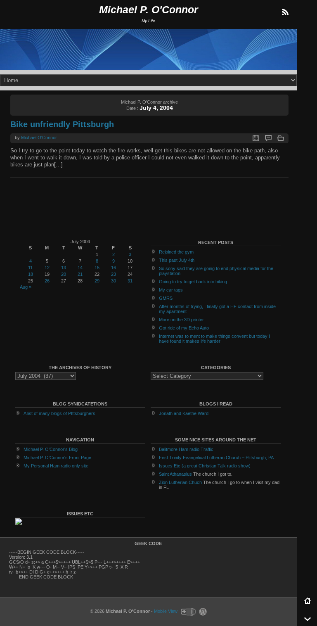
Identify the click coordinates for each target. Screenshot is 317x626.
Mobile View (165, 611)
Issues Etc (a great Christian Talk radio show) (205, 465)
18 (30, 274)
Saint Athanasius (175, 474)
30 (113, 280)
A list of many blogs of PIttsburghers (59, 413)
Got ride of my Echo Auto (184, 327)
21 (80, 274)
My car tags (171, 289)
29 (97, 280)
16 (113, 267)
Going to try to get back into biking (193, 281)
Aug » (25, 287)
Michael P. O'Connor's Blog (51, 449)
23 (113, 274)
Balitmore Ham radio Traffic (186, 449)
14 (80, 267)
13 (63, 267)
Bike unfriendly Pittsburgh (62, 124)
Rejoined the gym (176, 251)
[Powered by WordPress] (202, 611)
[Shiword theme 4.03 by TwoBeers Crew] (188, 611)
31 (130, 280)
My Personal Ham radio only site (56, 465)
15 (97, 267)
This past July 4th (176, 260)
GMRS (166, 298)
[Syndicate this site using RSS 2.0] (285, 12)
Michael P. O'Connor (148, 9)
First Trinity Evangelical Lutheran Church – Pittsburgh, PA (216, 457)
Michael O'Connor (39, 137)
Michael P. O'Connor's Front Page (57, 457)
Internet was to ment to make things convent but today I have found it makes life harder (214, 339)
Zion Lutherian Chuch (180, 482)
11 (30, 267)
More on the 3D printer (181, 319)
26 (47, 280)
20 (63, 274)
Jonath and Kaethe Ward (183, 413)
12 (47, 267)
